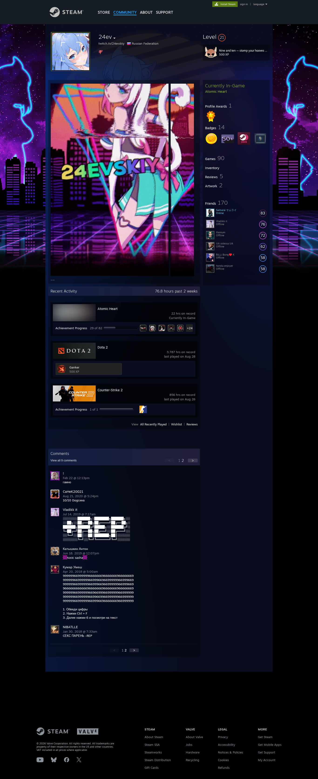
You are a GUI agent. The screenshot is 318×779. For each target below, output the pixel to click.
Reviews (192, 424)
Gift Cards (152, 767)
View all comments (64, 460)
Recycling (192, 760)
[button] (236, 36)
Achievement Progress (71, 328)
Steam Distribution (158, 760)
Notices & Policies (230, 752)
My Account (266, 760)
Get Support (266, 752)
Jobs (189, 744)
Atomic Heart (108, 309)
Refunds (224, 767)
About (146, 12)
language (258, 4)
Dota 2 (103, 347)
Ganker (74, 367)
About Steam (154, 737)
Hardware (193, 752)
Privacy (223, 737)
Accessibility (226, 744)
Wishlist (176, 424)
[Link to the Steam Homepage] (66, 16)
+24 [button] (190, 328)
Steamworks (153, 752)
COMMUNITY (125, 12)
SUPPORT (164, 12)
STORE (104, 12)
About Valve (194, 737)
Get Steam (265, 737)
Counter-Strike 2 (110, 390)
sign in (244, 4)
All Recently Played (153, 424)
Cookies (223, 760)
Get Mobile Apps (269, 744)
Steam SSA (152, 744)
